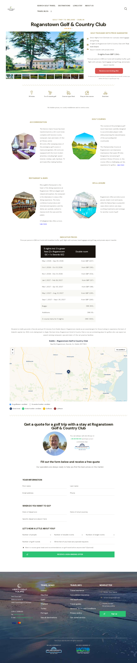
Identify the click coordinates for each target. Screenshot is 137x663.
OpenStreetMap (118, 400)
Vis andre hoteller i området (41, 404)
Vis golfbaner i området (19, 404)
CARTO (125, 400)
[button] (68, 372)
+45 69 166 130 (19, 614)
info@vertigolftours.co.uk (24, 617)
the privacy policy (108, 606)
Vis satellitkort (120, 350)
